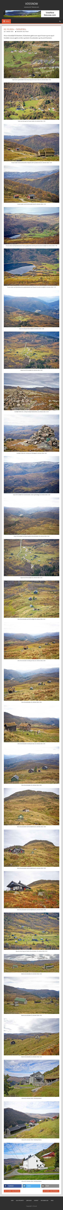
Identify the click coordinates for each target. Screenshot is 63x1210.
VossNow (31, 3)
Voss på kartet (20, 1200)
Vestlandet (19, 31)
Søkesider (29, 1200)
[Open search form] (60, 21)
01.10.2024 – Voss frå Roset (12, 1191)
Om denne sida (44, 1200)
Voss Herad (25, 31)
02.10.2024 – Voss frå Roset (50, 1191)
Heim (12, 1200)
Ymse (52, 1200)
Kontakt (36, 1200)
